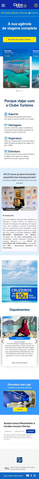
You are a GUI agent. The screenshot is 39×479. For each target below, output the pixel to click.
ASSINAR (31, 431)
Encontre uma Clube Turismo (19, 39)
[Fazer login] (36, 5)
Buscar (20, 409)
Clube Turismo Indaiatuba (19, 363)
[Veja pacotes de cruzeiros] (19, 281)
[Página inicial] (20, 5)
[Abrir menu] (3, 5)
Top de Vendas (28, 209)
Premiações (10, 209)
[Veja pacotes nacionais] (16, 68)
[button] (2, 341)
